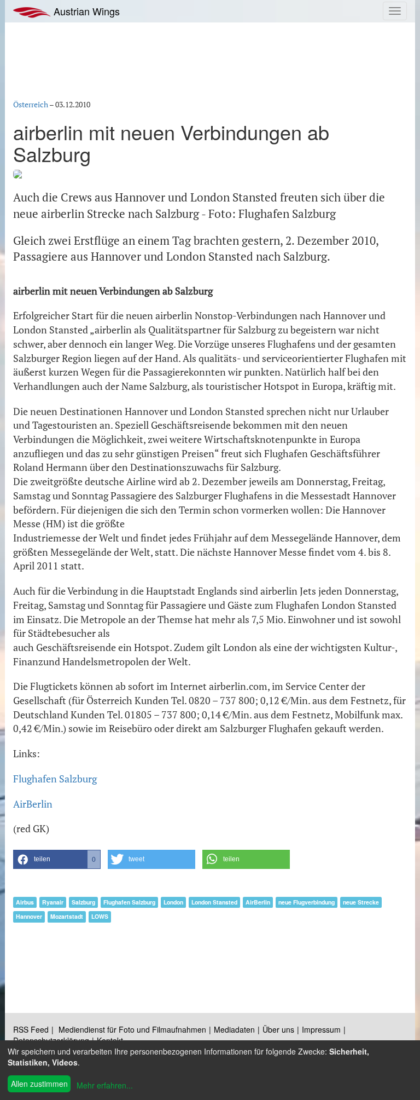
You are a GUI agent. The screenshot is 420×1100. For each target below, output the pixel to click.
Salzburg (83, 902)
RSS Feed (31, 1029)
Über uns (278, 1029)
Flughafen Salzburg (55, 778)
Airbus (25, 902)
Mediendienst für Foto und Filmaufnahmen (132, 1029)
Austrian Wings (85, 11)
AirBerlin (32, 803)
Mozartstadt (66, 916)
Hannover (29, 916)
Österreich (30, 104)
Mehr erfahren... (105, 1085)
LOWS (99, 916)
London (173, 902)
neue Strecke (361, 902)
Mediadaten (234, 1029)
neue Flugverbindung (306, 902)
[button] (57, 859)
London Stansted (214, 902)
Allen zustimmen (39, 1083)
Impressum (321, 1029)
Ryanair (52, 902)
